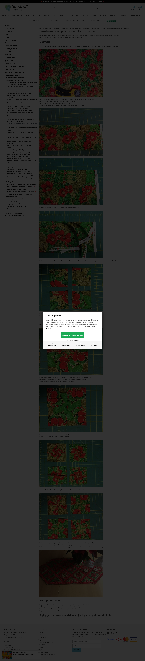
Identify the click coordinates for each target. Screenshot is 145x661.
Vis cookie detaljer (72, 340)
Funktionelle (80, 346)
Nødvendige (52, 346)
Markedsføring (66, 346)
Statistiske (93, 346)
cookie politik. (90, 326)
